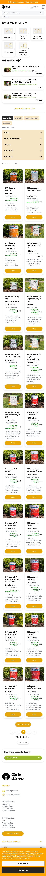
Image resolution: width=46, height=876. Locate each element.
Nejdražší (18, 118)
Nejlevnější (7, 118)
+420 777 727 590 (13, 795)
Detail (13, 217)
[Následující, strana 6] (29, 732)
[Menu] (43, 7)
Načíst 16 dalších (23, 724)
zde (27, 858)
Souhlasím (23, 870)
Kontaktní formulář (13, 833)
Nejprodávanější (31, 118)
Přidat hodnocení (12, 758)
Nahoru (24, 742)
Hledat (41, 13)
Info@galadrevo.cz (13, 791)
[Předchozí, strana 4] (18, 732)
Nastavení (23, 863)
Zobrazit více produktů (23, 108)
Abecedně (7, 123)
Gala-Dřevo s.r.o (8, 801)
